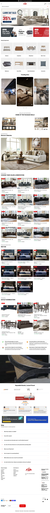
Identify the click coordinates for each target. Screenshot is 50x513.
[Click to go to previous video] (24, 108)
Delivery (14, 473)
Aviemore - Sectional (5, 315)
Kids (1, 474)
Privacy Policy (15, 474)
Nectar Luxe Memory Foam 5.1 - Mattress (24, 278)
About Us (14, 469)
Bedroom (2, 470)
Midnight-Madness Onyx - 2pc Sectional (40, 190)
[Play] (9, 92)
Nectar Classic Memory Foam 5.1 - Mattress (7, 262)
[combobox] (25, 6)
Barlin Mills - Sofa (21, 332)
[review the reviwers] (15, 407)
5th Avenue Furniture (32, 473)
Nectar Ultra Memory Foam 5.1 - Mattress (8, 293)
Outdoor (2, 479)
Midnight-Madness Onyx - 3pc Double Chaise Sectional (40, 207)
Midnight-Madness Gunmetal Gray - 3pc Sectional (24, 224)
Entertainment (3, 478)
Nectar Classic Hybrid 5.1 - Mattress (23, 261)
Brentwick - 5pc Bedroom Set (38, 332)
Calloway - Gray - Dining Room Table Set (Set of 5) (40, 316)
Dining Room (2, 473)
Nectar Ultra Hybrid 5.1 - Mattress (23, 293)
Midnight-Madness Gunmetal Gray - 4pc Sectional (24, 240)
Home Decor (2, 475)
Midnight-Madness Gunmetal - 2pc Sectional (23, 191)
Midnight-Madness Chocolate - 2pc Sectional (7, 191)
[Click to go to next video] (26, 108)
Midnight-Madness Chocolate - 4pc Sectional (7, 240)
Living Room (2, 469)
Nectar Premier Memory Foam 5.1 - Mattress (39, 262)
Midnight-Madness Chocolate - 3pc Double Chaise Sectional (8, 207)
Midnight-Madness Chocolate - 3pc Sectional (7, 224)
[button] (1, 4)
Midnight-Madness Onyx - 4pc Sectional (40, 239)
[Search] (47, 6)
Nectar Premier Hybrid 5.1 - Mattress (7, 278)
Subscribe (22, 505)
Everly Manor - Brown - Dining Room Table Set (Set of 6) (8, 333)
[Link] (9, 32)
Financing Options (15, 470)
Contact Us (15, 475)
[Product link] (9, 186)
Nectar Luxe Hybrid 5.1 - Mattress (39, 278)
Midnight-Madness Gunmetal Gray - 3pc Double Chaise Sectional (24, 207)
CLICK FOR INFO (29, 0)
